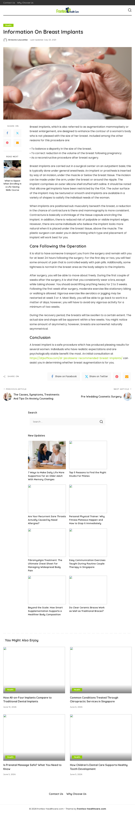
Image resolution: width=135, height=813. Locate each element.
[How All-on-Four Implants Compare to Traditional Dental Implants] (34, 670)
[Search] (130, 10)
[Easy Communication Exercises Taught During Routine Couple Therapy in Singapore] (88, 542)
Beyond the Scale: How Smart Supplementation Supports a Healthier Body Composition (45, 611)
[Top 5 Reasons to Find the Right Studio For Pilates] (88, 455)
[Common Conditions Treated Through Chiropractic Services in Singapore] (101, 670)
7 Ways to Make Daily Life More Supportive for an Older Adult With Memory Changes (46, 476)
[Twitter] (17, 133)
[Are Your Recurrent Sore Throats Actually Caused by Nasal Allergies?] (47, 499)
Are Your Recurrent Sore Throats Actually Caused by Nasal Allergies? (47, 520)
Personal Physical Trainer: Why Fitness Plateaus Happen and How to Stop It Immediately (87, 520)
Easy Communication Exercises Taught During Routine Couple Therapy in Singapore (87, 564)
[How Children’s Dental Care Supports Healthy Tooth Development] (101, 737)
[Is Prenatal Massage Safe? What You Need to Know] (34, 737)
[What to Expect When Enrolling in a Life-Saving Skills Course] (12, 169)
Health (8, 25)
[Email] (17, 143)
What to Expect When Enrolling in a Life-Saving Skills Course (12, 185)
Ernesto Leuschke (18, 40)
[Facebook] (7, 133)
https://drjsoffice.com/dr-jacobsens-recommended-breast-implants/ (76, 358)
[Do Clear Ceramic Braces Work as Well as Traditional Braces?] (88, 590)
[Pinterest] (7, 143)
